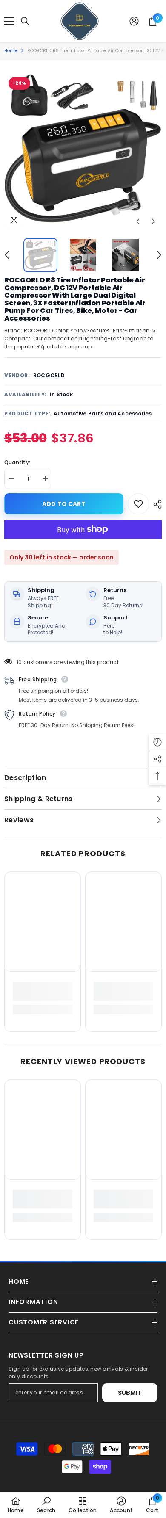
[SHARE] (155, 504)
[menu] (9, 21)
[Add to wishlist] (138, 503)
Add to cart (62, 504)
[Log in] (134, 21)
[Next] (153, 221)
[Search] (25, 21)
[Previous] (137, 221)
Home (10, 50)
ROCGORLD (49, 375)
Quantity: (17, 462)
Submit (130, 1392)
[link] (42, 991)
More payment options (83, 543)
